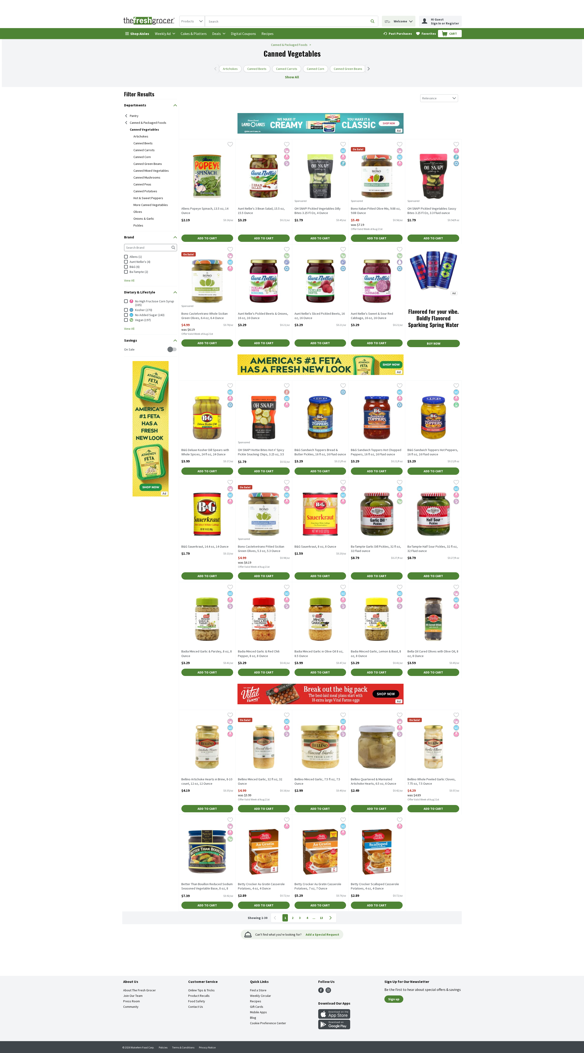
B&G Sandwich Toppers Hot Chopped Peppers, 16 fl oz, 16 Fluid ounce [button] (376, 452)
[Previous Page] (276, 917)
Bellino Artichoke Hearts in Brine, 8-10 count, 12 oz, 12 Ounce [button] (206, 781)
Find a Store (258, 990)
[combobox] (192, 21)
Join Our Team (133, 996)
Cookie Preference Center (268, 1023)
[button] (411, 20)
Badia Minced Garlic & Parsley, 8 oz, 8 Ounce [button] (206, 653)
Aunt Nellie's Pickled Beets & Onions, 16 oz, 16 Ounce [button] (263, 315)
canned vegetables (144, 129)
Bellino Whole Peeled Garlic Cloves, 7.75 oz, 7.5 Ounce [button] (431, 781)
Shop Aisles (139, 33)
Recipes (267, 33)
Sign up (393, 999)
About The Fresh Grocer (139, 990)
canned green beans (147, 164)
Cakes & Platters (194, 33)
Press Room (131, 1001)
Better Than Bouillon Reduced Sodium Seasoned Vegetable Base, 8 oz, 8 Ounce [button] (207, 886)
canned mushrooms (146, 177)
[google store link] (334, 1028)
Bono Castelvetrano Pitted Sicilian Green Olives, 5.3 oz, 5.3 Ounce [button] (261, 548)
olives (137, 212)
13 (321, 918)
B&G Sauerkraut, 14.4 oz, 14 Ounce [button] (205, 546)
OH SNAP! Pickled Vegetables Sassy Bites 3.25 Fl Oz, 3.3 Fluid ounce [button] (431, 210)
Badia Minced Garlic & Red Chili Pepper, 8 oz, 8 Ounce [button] (258, 653)
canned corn (142, 157)
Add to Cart (207, 238)
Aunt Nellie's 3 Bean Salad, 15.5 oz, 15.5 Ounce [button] (261, 210)
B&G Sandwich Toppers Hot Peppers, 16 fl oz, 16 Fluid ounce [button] (432, 452)
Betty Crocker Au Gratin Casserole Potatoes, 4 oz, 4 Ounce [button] (261, 886)
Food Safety (196, 1001)
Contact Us (195, 1007)
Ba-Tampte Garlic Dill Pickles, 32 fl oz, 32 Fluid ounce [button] (376, 548)
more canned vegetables (150, 205)
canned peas (142, 184)
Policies (163, 1047)
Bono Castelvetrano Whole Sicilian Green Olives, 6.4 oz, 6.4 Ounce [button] (204, 315)
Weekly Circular (260, 996)
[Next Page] (331, 917)
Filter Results (139, 94)
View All (129, 280)
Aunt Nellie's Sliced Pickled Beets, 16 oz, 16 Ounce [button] (320, 315)
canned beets (143, 143)
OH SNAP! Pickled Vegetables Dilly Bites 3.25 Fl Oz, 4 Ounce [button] (318, 210)
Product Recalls (199, 996)
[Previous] (216, 68)
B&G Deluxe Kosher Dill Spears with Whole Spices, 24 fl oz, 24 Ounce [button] (205, 452)
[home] (149, 21)
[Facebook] (321, 991)
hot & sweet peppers (148, 198)
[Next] (367, 68)
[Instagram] (328, 991)
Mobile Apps (258, 1012)
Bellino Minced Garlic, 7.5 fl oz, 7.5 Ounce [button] (317, 781)
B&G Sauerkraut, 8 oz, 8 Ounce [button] (315, 546)
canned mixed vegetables (151, 171)
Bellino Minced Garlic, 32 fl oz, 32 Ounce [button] (260, 781)
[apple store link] (334, 1017)
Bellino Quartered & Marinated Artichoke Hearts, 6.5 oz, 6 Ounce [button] (373, 781)
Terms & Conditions (183, 1047)
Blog (253, 1018)
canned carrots (144, 150)
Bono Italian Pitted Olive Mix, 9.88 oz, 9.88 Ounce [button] (376, 210)
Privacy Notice (207, 1047)
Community (130, 1007)
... (314, 918)
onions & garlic (143, 218)
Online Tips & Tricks (201, 990)
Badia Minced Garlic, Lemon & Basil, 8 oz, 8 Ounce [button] (376, 653)
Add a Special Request (322, 934)
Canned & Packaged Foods (289, 45)
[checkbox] (126, 349)
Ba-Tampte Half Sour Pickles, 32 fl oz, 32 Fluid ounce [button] (432, 548)
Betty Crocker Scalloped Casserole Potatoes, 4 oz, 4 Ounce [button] (375, 886)
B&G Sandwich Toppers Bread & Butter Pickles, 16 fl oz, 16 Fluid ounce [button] (320, 452)
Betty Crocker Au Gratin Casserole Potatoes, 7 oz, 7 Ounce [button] (318, 886)
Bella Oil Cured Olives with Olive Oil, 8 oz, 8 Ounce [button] (432, 653)
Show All (292, 77)
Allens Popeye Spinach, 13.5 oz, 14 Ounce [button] (204, 210)
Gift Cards (256, 1007)
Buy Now (433, 343)
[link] (397, 33)
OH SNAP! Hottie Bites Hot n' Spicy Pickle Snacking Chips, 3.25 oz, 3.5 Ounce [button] (261, 452)
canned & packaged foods (148, 123)
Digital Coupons (243, 33)
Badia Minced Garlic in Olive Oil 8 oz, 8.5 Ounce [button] (319, 653)
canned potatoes (145, 191)
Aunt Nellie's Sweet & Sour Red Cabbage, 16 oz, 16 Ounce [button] (372, 315)
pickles (138, 225)
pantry (134, 116)
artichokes (140, 136)
